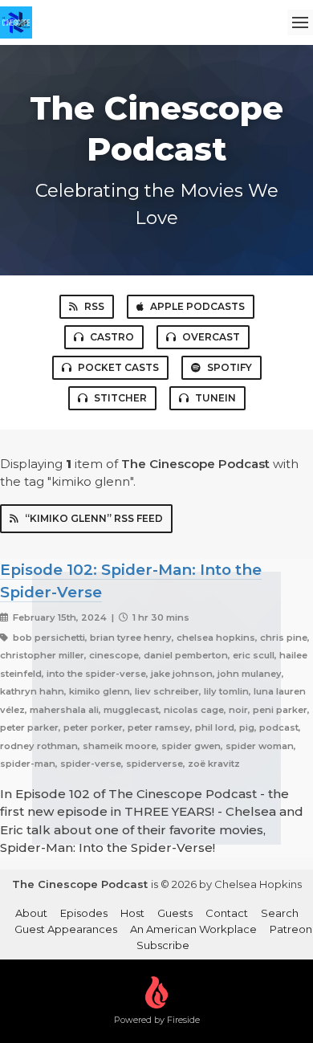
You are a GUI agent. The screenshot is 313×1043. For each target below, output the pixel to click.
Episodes (84, 913)
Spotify (229, 367)
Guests (175, 913)
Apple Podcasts (197, 306)
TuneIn (215, 398)
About (31, 913)
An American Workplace (193, 929)
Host (132, 913)
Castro (112, 337)
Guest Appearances (65, 929)
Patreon (291, 929)
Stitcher (120, 398)
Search (280, 913)
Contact (226, 913)
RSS (94, 306)
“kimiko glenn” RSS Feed (94, 518)
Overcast (211, 337)
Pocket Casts (118, 367)
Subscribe (162, 945)
